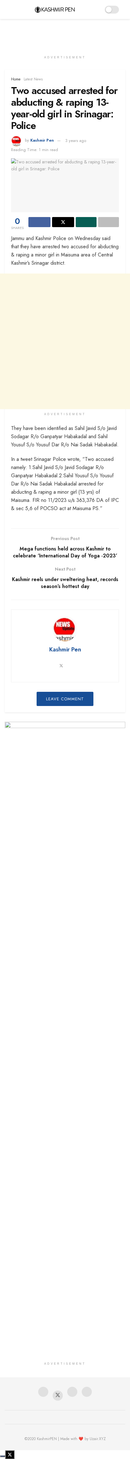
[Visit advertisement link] (65, 762)
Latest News (33, 79)
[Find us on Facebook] (43, 1393)
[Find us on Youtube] (72, 1393)
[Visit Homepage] (55, 9)
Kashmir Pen (42, 141)
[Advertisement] (65, 33)
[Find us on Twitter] (58, 1396)
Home (16, 79)
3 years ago (75, 141)
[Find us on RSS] (87, 1393)
